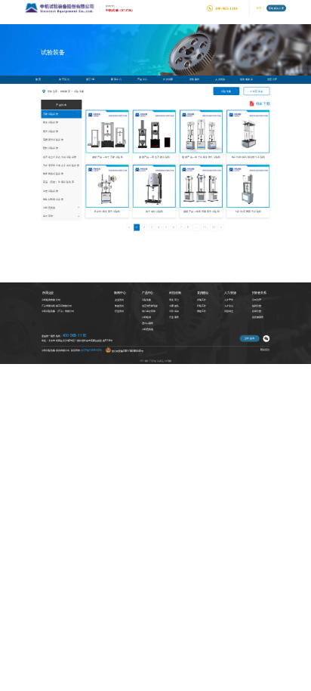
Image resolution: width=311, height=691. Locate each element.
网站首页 (65, 92)
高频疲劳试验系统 (53, 139)
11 (204, 227)
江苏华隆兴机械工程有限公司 (56, 305)
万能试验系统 (51, 114)
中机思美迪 (256, 91)
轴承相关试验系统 (53, 173)
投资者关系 (246, 79)
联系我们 (264, 350)
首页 (38, 79)
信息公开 (272, 79)
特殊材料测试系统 (53, 199)
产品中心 (142, 79)
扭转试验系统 (51, 148)
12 (213, 227)
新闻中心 (116, 79)
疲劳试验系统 (51, 131)
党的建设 (194, 79)
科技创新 (168, 79)
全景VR (90, 79)
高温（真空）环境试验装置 (59, 182)
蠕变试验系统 (51, 122)
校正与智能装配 (150, 305)
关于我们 (64, 79)
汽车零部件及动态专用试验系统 (61, 165)
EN (259, 8)
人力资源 (220, 79)
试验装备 (226, 91)
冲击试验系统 (51, 190)
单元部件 (48, 215)
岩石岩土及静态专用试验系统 (60, 156)
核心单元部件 (149, 311)
